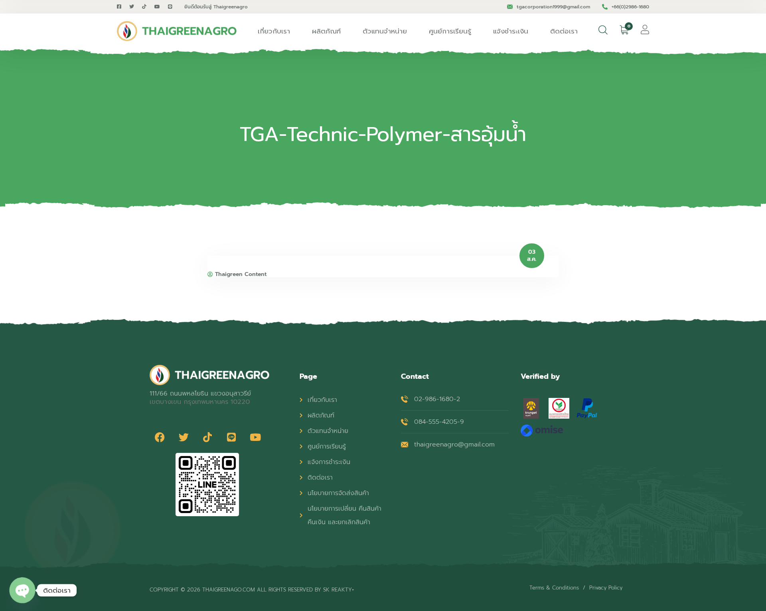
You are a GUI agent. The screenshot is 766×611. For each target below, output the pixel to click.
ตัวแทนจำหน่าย (385, 31)
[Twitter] (183, 437)
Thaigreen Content (241, 274)
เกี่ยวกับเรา (274, 31)
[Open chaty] (23, 590)
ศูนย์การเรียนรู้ (450, 31)
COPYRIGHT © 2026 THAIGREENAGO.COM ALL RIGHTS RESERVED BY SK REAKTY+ (252, 589)
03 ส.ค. (532, 256)
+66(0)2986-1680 (630, 6)
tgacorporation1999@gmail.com (553, 6)
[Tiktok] (207, 437)
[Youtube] (255, 437)
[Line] (231, 437)
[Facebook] (160, 437)
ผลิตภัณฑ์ (326, 31)
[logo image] (177, 31)
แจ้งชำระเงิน (510, 31)
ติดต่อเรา (564, 31)
